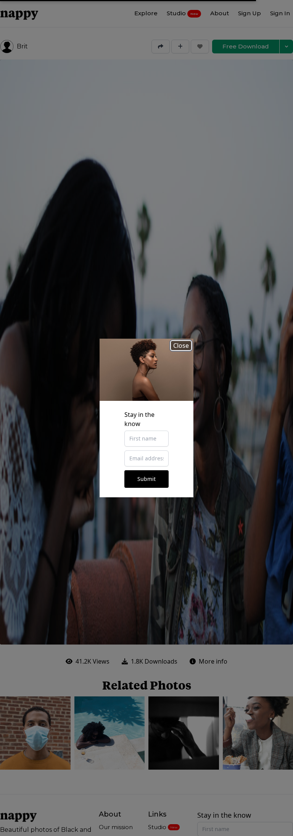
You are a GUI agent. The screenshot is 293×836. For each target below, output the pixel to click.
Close (181, 345)
